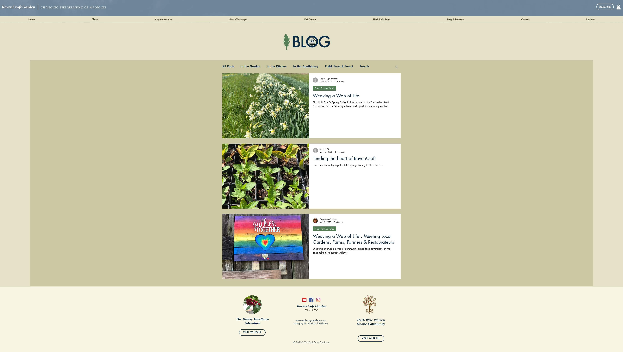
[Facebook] (311, 300)
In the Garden (250, 66)
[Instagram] (318, 300)
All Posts (228, 66)
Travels (364, 66)
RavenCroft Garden (18, 7)
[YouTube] (304, 300)
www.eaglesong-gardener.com (311, 320)
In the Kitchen (277, 66)
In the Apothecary (305, 66)
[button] (618, 6)
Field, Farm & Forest (339, 66)
